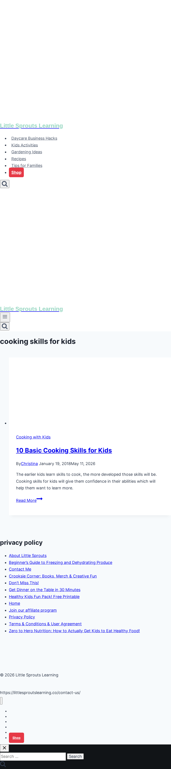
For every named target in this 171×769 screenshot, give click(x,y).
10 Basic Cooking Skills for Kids (64, 450)
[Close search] (4, 748)
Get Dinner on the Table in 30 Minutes (44, 589)
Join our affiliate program (33, 610)
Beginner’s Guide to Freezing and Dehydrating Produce (60, 562)
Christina (29, 463)
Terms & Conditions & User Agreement (45, 623)
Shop (16, 172)
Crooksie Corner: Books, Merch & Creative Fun (53, 576)
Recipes (18, 158)
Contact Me (20, 569)
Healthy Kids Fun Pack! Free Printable (44, 596)
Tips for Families (26, 165)
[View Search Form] (4, 184)
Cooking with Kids (33, 437)
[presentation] (90, 392)
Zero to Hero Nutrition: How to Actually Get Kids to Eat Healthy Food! (74, 630)
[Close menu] (1, 701)
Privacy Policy (22, 617)
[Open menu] (5, 317)
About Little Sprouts (28, 555)
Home (14, 603)
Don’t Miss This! (24, 582)
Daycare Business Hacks (34, 138)
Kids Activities (24, 145)
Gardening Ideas (26, 152)
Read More (29, 500)
